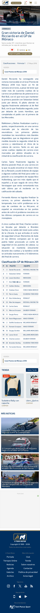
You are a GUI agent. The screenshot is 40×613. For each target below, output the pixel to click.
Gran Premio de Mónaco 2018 (16, 72)
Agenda (10, 568)
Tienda (5, 370)
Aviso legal (28, 576)
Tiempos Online (10, 560)
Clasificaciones (9, 63)
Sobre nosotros (28, 564)
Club (28, 557)
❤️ (12, 50)
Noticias (10, 564)
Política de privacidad (28, 572)
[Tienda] (30, 3)
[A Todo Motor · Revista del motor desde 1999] (5, 5)
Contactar (28, 568)
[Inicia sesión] (25, 4)
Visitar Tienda (32, 370)
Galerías (10, 572)
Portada (10, 557)
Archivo (10, 576)
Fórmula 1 (6, 29)
